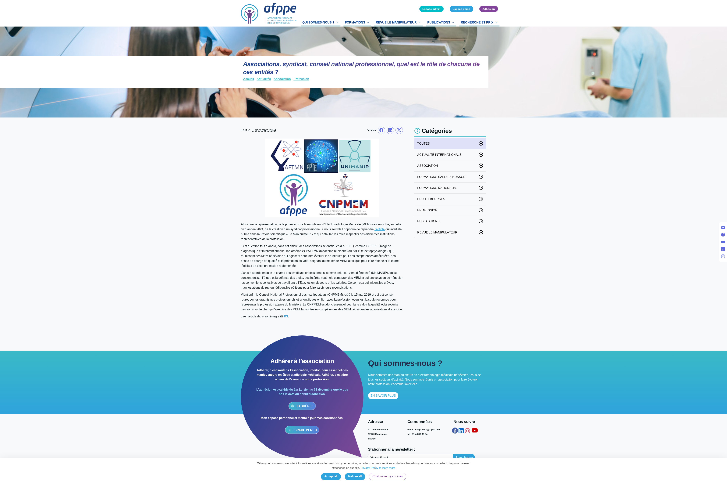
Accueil (248, 79)
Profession (301, 79)
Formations (355, 22)
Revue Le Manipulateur (396, 22)
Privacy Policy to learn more (377, 467)
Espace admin (431, 8)
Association (282, 79)
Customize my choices (387, 476)
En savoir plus (383, 395)
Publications (438, 22)
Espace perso (461, 8)
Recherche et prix (477, 22)
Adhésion (488, 8)
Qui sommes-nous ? (318, 22)
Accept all (331, 476)
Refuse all (355, 476)
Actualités (264, 79)
